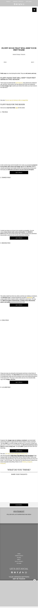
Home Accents (19, 555)
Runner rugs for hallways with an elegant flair (16, 100)
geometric (29, 297)
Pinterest (24, 461)
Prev (5, 62)
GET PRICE (19, 172)
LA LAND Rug (6, 387)
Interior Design (16, 54)
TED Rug (5, 112)
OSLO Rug (5, 320)
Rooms (19, 557)
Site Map (29, 1)
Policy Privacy (19, 561)
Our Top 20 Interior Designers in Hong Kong (16, 453)
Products (23, 54)
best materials (19, 82)
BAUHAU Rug (6, 243)
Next (32, 62)
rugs (16, 107)
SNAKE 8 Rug (6, 177)
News (18, 553)
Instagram (29, 461)
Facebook (2, 463)
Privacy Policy (18, 1)
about (8, 1)
